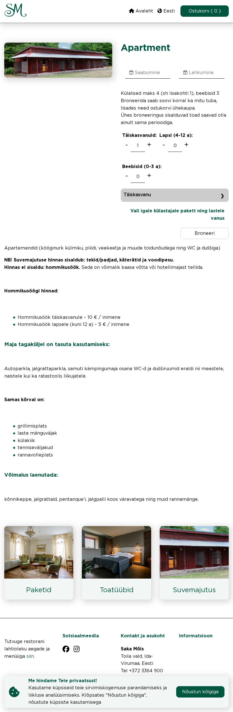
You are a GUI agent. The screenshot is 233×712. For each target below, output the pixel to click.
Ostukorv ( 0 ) (205, 11)
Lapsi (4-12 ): (176, 135)
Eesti (168, 11)
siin (30, 656)
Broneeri (205, 233)
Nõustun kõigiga (200, 692)
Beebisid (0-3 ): (141, 167)
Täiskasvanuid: (139, 135)
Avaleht (143, 11)
